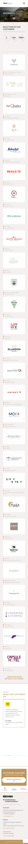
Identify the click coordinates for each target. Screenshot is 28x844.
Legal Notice (7, 804)
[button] (24, 3)
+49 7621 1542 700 (8, 828)
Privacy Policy (16, 804)
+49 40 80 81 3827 (8, 836)
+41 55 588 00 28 (8, 816)
